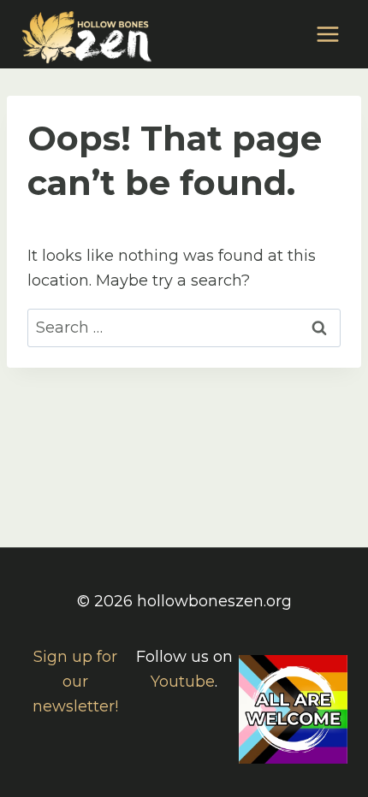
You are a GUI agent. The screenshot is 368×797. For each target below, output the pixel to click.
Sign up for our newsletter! (75, 681)
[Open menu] (327, 33)
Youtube (183, 681)
